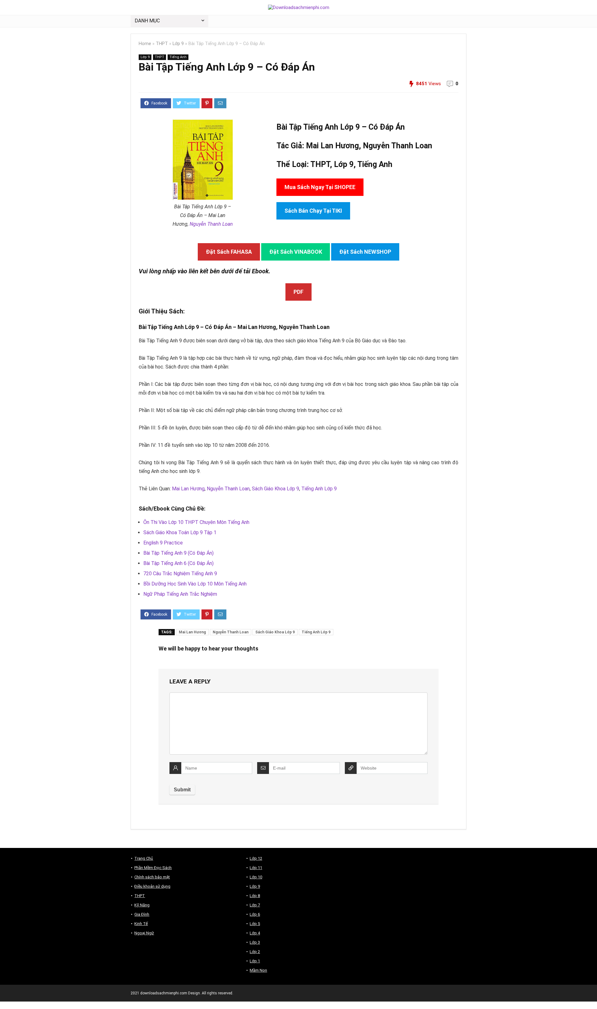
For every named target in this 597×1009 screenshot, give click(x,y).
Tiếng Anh (178, 57)
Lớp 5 (255, 923)
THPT (162, 43)
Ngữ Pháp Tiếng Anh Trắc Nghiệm (180, 594)
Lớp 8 (255, 895)
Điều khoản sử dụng (152, 886)
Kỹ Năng (142, 905)
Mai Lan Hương (188, 489)
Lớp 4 (255, 933)
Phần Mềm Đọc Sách (153, 867)
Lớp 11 (256, 867)
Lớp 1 (255, 961)
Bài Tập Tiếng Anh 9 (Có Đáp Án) (178, 553)
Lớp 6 (255, 914)
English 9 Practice (163, 543)
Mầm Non (258, 970)
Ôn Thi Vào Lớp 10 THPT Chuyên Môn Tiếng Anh (196, 522)
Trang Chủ (143, 858)
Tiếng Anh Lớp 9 (319, 489)
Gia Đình (141, 914)
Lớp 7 (255, 905)
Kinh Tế (141, 923)
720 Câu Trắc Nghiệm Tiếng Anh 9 (180, 573)
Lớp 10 (256, 877)
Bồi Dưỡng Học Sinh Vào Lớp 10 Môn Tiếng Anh (195, 584)
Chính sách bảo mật (152, 877)
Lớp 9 (178, 43)
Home (145, 43)
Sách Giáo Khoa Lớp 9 (275, 489)
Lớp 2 (255, 951)
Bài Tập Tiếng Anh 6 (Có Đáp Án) (178, 563)
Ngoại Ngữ (144, 933)
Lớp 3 (255, 942)
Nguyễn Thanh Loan (211, 224)
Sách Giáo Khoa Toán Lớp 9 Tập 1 (179, 532)
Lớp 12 (256, 858)
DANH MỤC (147, 21)
